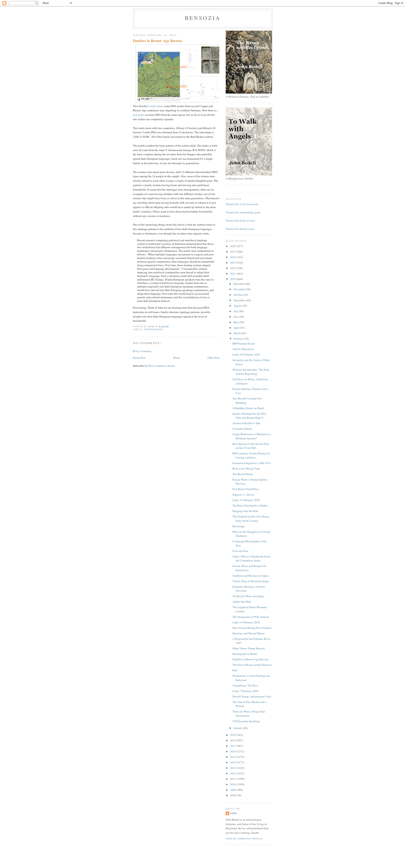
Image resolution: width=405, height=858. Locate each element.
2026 (233, 246)
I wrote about (155, 106)
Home (176, 358)
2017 (233, 746)
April (237, 328)
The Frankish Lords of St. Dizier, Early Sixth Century (250, 519)
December (240, 284)
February (239, 338)
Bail (234, 670)
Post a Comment (142, 351)
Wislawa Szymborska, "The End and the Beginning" (250, 372)
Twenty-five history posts (240, 229)
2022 (233, 268)
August (238, 306)
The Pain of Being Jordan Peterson (252, 665)
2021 (233, 273)
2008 (233, 795)
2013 (233, 768)
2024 (233, 257)
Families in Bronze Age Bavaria (250, 659)
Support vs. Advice (243, 494)
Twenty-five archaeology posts (243, 212)
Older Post (213, 358)
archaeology (153, 329)
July (236, 311)
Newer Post (139, 358)
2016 (233, 751)
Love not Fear (240, 551)
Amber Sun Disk (241, 601)
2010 (233, 784)
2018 (233, 740)
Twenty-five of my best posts (242, 204)
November (240, 289)
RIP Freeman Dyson (243, 343)
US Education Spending (246, 721)
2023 (233, 262)
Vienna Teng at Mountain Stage (250, 581)
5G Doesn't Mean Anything (248, 596)
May (236, 322)
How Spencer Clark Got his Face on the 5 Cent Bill (250, 446)
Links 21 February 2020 (246, 500)
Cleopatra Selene (242, 428)
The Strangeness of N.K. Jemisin (250, 617)
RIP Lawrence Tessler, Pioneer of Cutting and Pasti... (250, 455)
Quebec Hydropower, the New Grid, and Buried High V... (249, 416)
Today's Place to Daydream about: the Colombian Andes (251, 558)
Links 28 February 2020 (246, 354)
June (236, 317)
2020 (233, 279)
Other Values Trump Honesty (248, 648)
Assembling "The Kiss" (245, 685)
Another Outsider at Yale (246, 423)
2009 (233, 790)
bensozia (203, 17)
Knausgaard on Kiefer (244, 654)
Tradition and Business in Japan (250, 575)
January (238, 728)
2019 (233, 735)
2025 (233, 251)
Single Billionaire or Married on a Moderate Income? (251, 436)
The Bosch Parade (242, 474)
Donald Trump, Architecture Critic (251, 696)
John (233, 813)
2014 (233, 762)
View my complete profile (244, 839)
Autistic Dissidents (243, 349)
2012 (233, 773)
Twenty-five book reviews (240, 220)
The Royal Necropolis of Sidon (250, 505)
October (238, 295)
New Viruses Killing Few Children (251, 628)
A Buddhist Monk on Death (248, 408)
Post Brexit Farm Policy (245, 489)
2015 (233, 757)
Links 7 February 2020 (245, 691)
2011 (233, 779)
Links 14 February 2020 (246, 622)
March (238, 333)
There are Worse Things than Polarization (248, 714)
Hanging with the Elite (245, 511)
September (240, 300)
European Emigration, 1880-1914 (251, 463)
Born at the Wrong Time (246, 468)
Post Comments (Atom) (161, 366)
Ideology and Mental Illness (248, 633)
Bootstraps (238, 526)
